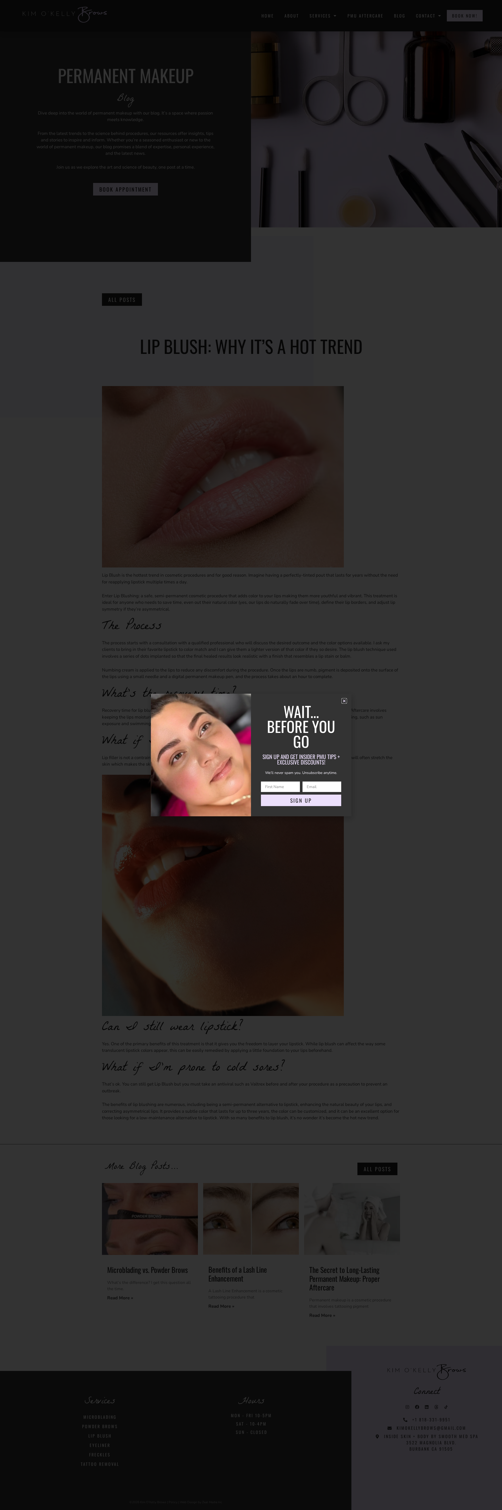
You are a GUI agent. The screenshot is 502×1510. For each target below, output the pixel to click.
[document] (251, 755)
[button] (344, 708)
